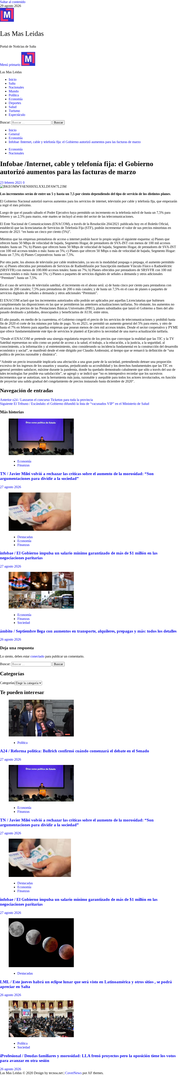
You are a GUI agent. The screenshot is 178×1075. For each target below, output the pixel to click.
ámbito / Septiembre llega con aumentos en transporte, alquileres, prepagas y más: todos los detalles (88, 631)
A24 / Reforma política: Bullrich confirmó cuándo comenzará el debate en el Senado (74, 751)
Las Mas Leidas (22, 33)
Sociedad (23, 622)
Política (14, 95)
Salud (12, 107)
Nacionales (16, 87)
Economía (16, 99)
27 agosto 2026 (10, 487)
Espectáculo (17, 115)
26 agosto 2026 (10, 639)
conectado (37, 656)
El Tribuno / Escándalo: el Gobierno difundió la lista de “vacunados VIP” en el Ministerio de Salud (74, 404)
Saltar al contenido (12, 2)
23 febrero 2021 (11, 182)
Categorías (7, 683)
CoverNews (73, 1073)
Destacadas (25, 537)
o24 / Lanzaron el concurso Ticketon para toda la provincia (46, 400)
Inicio (12, 79)
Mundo (14, 91)
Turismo (14, 111)
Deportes (15, 103)
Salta (12, 83)
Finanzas (23, 465)
